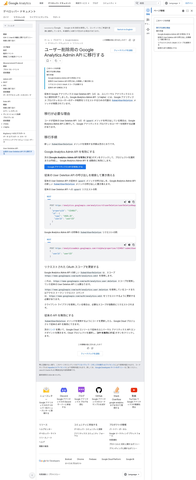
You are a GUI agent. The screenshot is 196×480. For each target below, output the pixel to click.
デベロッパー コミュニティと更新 (88, 429)
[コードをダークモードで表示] (129, 202)
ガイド (6, 17)
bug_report (183, 10)
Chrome (80, 459)
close (191, 10)
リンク (52, 329)
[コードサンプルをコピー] (133, 202)
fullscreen (187, 10)
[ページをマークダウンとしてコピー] (56, 61)
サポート (57, 17)
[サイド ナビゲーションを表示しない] (32, 475)
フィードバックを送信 (123, 50)
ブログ (95, 3)
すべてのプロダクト (73, 463)
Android (68, 459)
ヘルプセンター (45, 429)
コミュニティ (108, 3)
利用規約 (113, 440)
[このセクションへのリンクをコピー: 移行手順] (60, 137)
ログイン (189, 3)
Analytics (25, 3)
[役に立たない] (134, 40)
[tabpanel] (90, 214)
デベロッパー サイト (47, 433)
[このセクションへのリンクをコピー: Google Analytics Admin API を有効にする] (97, 152)
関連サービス (81, 3)
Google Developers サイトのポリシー (109, 367)
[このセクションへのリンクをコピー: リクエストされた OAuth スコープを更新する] (101, 267)
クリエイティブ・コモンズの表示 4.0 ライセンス (96, 365)
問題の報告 (43, 446)
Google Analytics (71, 40)
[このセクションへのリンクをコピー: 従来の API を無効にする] (76, 315)
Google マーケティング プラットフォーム (124, 434)
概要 (41, 3)
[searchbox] (18, 26)
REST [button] (49, 196)
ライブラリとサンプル (39, 17)
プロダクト (57, 40)
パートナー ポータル (118, 429)
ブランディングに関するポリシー (123, 448)
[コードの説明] (125, 202)
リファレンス (19, 17)
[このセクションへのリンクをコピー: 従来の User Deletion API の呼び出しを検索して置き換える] (117, 175)
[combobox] (147, 3)
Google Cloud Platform (111, 459)
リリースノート (45, 438)
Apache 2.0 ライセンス (57, 367)
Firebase (92, 459)
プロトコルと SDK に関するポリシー (124, 444)
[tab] (49, 196)
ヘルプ (42, 442)
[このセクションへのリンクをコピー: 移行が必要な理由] (72, 114)
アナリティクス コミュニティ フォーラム (89, 434)
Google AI (130, 459)
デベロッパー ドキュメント (59, 3)
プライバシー (54, 474)
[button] (17, 82)
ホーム (47, 40)
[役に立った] (130, 40)
